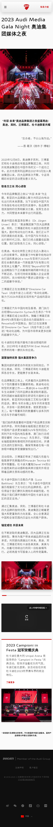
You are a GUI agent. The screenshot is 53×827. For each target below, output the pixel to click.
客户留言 (33, 767)
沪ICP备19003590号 (26, 780)
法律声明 (19, 767)
